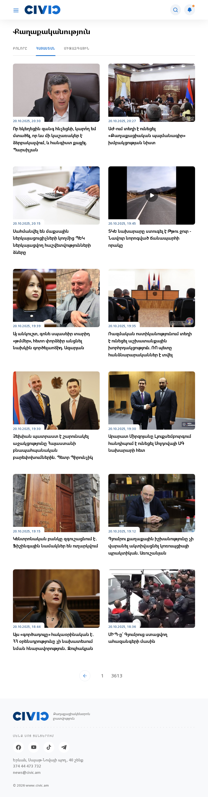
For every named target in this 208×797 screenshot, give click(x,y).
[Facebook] (18, 747)
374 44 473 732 (27, 766)
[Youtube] (33, 747)
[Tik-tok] (48, 747)
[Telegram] (64, 747)
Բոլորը (20, 48)
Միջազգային (77, 48)
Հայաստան (45, 48)
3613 (116, 675)
